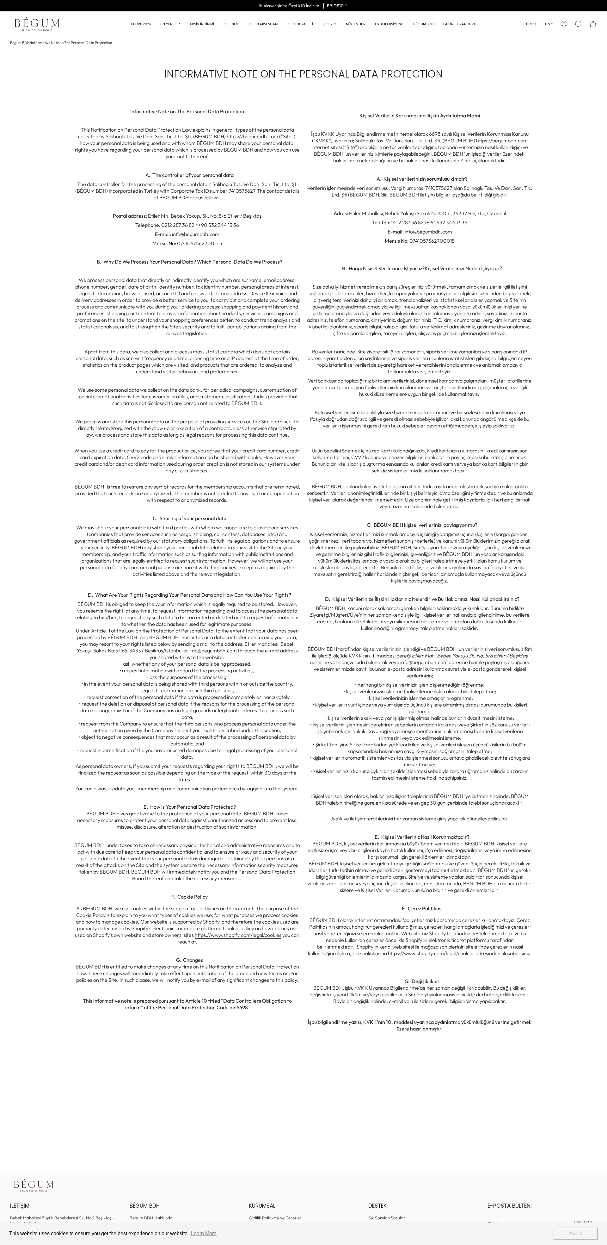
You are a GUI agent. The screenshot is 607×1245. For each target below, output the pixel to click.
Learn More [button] (204, 1233)
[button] (231, 24)
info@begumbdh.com (424, 662)
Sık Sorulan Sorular (386, 1218)
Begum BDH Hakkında (151, 1218)
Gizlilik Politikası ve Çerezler (275, 1218)
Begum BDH (20, 42)
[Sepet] (593, 24)
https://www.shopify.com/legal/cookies (238, 935)
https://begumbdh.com (502, 140)
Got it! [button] (576, 1233)
